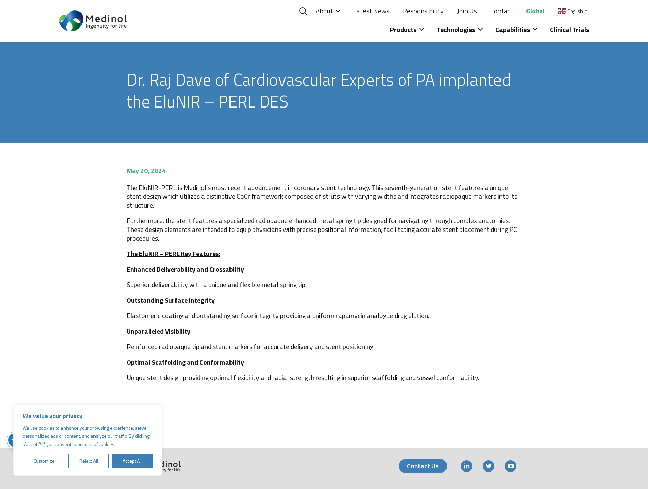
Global (535, 11)
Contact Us (423, 466)
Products (403, 29)
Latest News (371, 11)
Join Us (467, 11)
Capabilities (512, 29)
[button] (297, 12)
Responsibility (423, 11)
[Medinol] (93, 20)
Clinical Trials (569, 29)
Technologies (456, 29)
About (324, 11)
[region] (88, 440)
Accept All (132, 460)
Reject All (88, 460)
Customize (44, 460)
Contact (501, 11)
